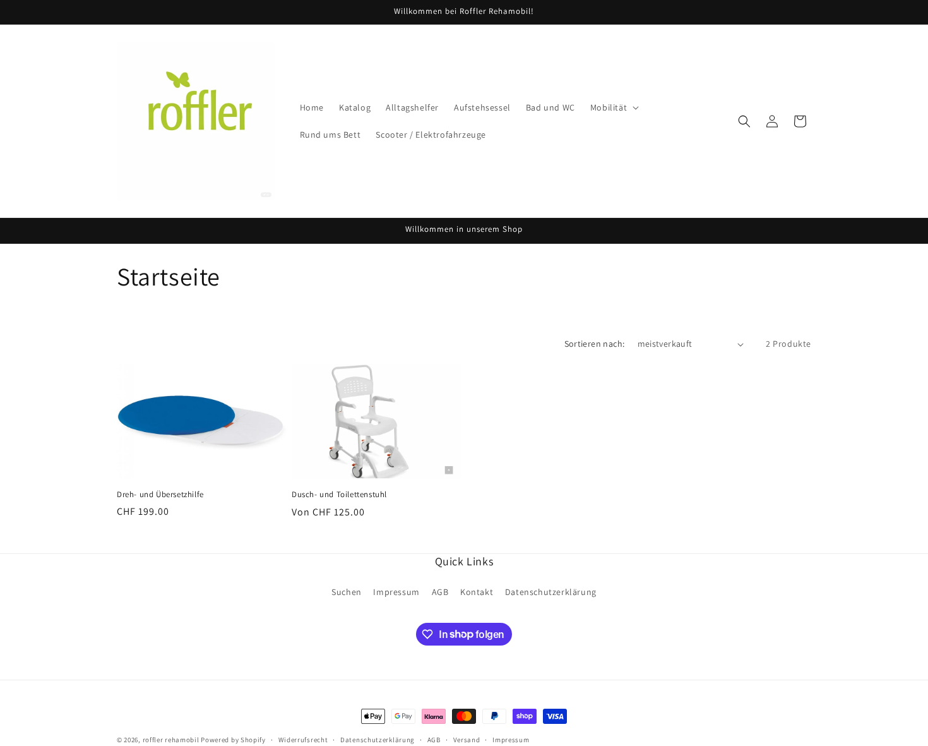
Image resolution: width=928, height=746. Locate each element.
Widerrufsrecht (303, 739)
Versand (466, 739)
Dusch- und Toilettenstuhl (339, 495)
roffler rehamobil (171, 739)
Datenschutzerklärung (551, 592)
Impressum (396, 592)
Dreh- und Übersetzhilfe (160, 495)
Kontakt (476, 592)
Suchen (346, 592)
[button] (613, 107)
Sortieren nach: (594, 343)
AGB (440, 592)
